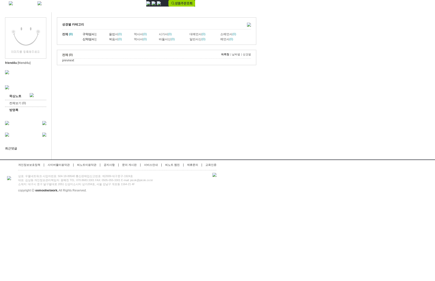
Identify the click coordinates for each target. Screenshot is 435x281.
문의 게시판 (129, 164)
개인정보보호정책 (29, 164)
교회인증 (210, 164)
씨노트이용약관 (86, 164)
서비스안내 (151, 164)
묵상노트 (19, 96)
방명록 (13, 110)
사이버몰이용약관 (59, 164)
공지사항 (109, 164)
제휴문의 (192, 164)
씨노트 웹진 (172, 164)
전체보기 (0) (17, 103)
